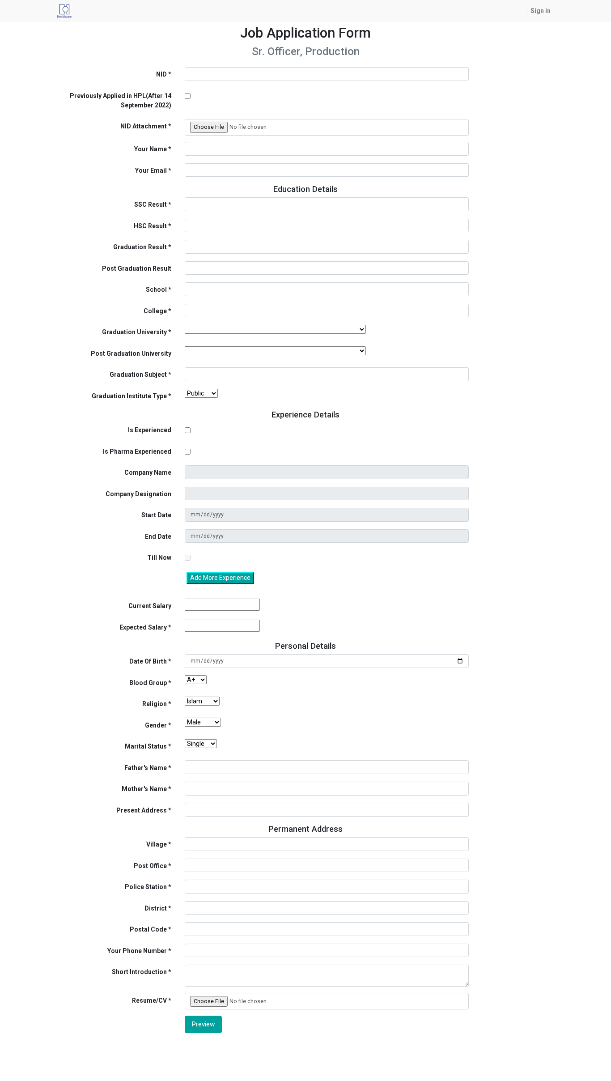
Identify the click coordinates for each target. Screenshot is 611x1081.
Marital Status (146, 746)
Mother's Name (144, 788)
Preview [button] (203, 1024)
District (155, 908)
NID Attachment (143, 126)
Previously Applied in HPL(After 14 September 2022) (120, 100)
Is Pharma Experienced (137, 451)
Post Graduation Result (136, 268)
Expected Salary (143, 627)
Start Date (156, 515)
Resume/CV (149, 1000)
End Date (158, 536)
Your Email (151, 170)
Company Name (147, 472)
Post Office (150, 865)
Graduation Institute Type (129, 396)
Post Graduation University (131, 353)
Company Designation (138, 494)
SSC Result (150, 204)
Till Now (159, 557)
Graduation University (134, 332)
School (156, 289)
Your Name (150, 149)
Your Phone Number (137, 950)
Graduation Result (140, 247)
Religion (154, 703)
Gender (156, 725)
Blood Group (148, 682)
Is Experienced (149, 430)
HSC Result (150, 226)
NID (161, 74)
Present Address (141, 810)
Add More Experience (220, 577)
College (155, 311)
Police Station (146, 886)
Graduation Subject (138, 374)
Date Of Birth (148, 661)
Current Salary (149, 605)
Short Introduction (139, 971)
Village (156, 844)
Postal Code (148, 929)
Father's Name (145, 767)
